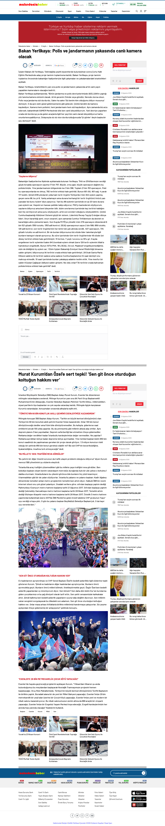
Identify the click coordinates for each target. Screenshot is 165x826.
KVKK (89, 823)
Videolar (102, 11)
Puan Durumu (82, 782)
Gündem (47, 11)
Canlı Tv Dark (43, 792)
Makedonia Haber (24, 46)
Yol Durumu (123, 782)
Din (83, 17)
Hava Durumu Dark (25, 792)
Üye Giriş (112, 792)
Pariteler (109, 782)
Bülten (76, 17)
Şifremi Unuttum (115, 799)
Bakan (22, 271)
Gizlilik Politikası (73, 823)
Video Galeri (99, 796)
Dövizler (81, 796)
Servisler (36, 11)
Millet (48, 711)
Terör (49, 271)
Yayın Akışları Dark (45, 796)
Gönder (26, 357)
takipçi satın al (44, 806)
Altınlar (81, 792)
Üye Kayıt (113, 796)
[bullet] (51, 356)
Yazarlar (114, 11)
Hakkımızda (57, 823)
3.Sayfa (59, 17)
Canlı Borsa (62, 792)
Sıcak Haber (99, 806)
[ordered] (47, 356)
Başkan (22, 711)
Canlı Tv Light (23, 799)
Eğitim (90, 17)
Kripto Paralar (140, 782)
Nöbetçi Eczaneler (45, 799)
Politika (106, 17)
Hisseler (96, 782)
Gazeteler (126, 11)
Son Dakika (23, 11)
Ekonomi (59, 11)
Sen (55, 711)
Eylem (30, 271)
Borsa (21, 782)
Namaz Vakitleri (35, 782)
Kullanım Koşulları (98, 823)
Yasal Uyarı (108, 823)
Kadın (78, 11)
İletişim (64, 823)
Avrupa (67, 17)
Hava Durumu (66, 782)
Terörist (57, 271)
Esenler (31, 711)
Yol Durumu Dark (25, 796)
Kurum (40, 711)
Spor (70, 11)
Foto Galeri (90, 11)
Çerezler (83, 823)
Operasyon (39, 271)
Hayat (98, 17)
